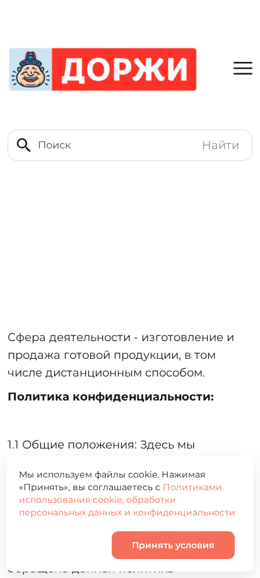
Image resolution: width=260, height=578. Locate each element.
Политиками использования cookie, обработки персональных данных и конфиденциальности (127, 499)
